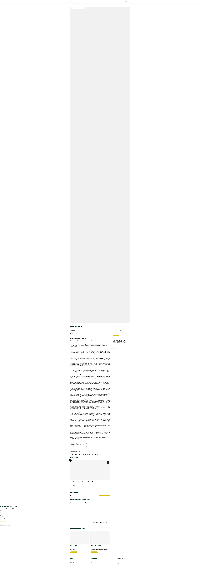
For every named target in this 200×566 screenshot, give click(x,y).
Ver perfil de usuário (120, 332)
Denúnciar (113, 348)
